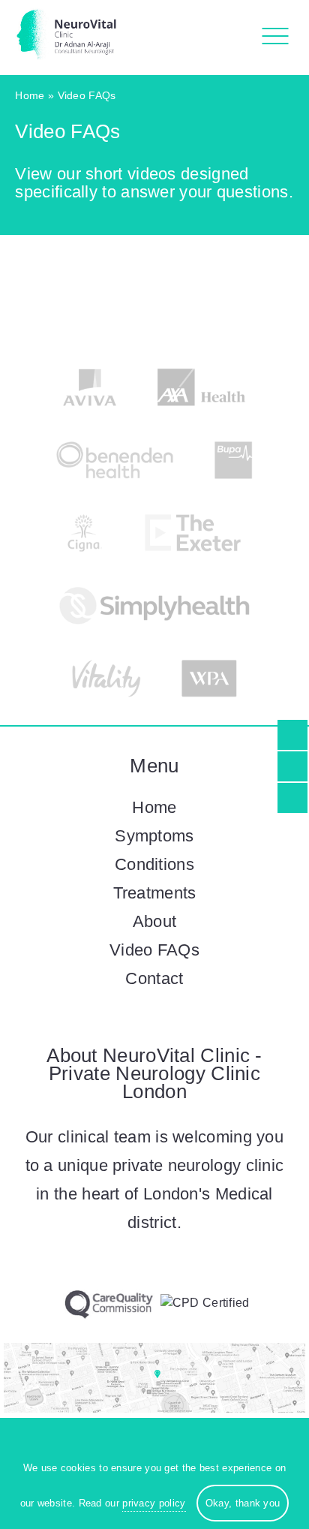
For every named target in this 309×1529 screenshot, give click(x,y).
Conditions (154, 864)
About (155, 921)
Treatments (154, 892)
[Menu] (271, 37)
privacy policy (153, 1503)
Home (29, 95)
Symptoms (154, 835)
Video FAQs (155, 950)
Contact (154, 978)
